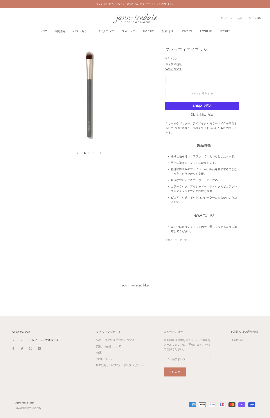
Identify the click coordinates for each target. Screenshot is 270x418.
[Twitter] (181, 240)
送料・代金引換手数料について (115, 340)
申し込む (174, 372)
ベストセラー (81, 31)
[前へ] (77, 153)
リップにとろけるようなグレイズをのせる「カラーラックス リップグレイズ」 (135, 4)
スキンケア (129, 31)
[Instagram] (30, 348)
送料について (173, 69)
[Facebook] (176, 240)
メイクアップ (106, 31)
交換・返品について (108, 346)
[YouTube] (39, 348)
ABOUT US (206, 31)
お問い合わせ (104, 359)
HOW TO (186, 31)
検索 (239, 18)
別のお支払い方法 (202, 114)
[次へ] (100, 153)
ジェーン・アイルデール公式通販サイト (37, 340)
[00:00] (89, 96)
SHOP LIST (237, 340)
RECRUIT (225, 31)
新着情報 (167, 31)
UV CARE (148, 31)
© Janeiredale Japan (24, 402)
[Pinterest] (185, 240)
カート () (254, 18)
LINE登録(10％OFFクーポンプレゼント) (120, 365)
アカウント (226, 18)
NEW (43, 31)
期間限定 (60, 31)
